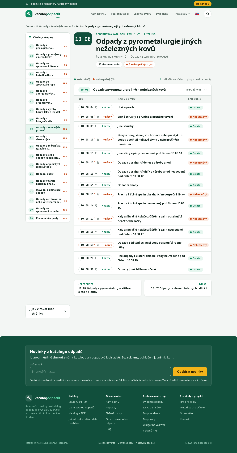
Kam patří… (98, 13)
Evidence (162, 13)
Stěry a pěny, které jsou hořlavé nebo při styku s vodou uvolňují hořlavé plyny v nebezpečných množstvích (150, 139)
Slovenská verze (107, 442)
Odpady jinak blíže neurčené (137, 269)
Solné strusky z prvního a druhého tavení (145, 117)
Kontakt (184, 419)
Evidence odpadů (153, 401)
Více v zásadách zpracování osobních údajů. (184, 380)
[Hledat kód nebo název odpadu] (207, 14)
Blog (108, 428)
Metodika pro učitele (192, 407)
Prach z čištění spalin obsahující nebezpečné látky (151, 194)
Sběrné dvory (142, 13)
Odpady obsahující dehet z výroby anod (144, 162)
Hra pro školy (188, 401)
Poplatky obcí (120, 13)
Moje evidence (151, 413)
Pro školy (181, 13)
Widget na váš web (154, 424)
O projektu (186, 413)
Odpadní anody (128, 185)
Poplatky (111, 407)
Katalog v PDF (77, 413)
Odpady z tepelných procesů (54, 26)
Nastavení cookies (145, 442)
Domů (29, 26)
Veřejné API (150, 430)
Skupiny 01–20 (78, 401)
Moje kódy (149, 419)
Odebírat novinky (190, 372)
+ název (106, 107)
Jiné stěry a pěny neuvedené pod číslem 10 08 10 (150, 153)
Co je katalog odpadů (81, 407)
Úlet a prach (126, 107)
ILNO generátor (152, 407)
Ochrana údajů (125, 442)
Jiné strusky (126, 126)
